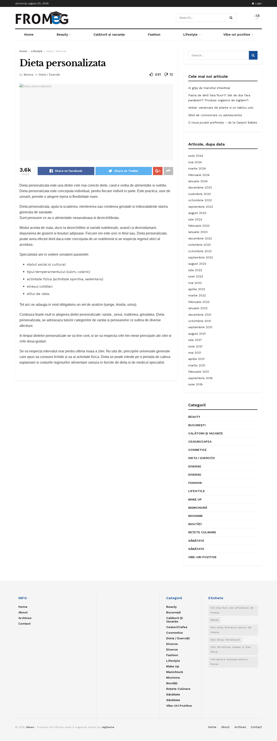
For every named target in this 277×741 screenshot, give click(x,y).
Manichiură (197, 507)
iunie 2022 (195, 276)
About (22, 612)
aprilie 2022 (196, 289)
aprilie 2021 (196, 359)
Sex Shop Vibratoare (225, 639)
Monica (28, 74)
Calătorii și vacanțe (109, 34)
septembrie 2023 (200, 206)
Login (258, 3)
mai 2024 (195, 162)
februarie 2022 (198, 302)
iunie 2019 (195, 384)
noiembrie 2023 (199, 194)
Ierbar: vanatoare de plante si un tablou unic (221, 107)
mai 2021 (194, 352)
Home (29, 34)
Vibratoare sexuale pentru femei (229, 662)
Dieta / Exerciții (56, 51)
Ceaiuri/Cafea (199, 441)
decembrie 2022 (200, 238)
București (197, 425)
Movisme (195, 516)
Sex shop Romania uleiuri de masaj (231, 630)
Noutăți (195, 524)
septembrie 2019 (200, 378)
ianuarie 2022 (198, 308)
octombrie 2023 (200, 200)
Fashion (154, 34)
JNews (30, 727)
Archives (25, 618)
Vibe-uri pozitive (236, 34)
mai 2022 (195, 283)
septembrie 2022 (200, 257)
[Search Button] (231, 17)
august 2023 (197, 213)
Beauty (62, 34)
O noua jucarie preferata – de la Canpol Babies (222, 122)
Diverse (194, 466)
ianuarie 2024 (198, 181)
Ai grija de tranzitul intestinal (209, 88)
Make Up (195, 499)
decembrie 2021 (199, 314)
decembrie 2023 (200, 187)
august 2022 (197, 263)
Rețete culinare (202, 532)
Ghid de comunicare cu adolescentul (215, 115)
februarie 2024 (198, 175)
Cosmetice (197, 449)
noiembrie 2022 (199, 244)
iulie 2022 (195, 270)
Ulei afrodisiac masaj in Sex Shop (231, 649)
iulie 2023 (195, 219)
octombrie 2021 (199, 321)
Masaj (215, 620)
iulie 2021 (194, 340)
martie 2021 (196, 365)
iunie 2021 (195, 346)
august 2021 (197, 333)
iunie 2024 (195, 155)
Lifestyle (190, 34)
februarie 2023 (198, 225)
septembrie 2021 (200, 327)
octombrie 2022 (200, 251)
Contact (24, 623)
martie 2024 (197, 168)
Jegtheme (107, 727)
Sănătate (196, 540)
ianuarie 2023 (198, 232)
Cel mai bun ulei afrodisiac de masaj (232, 610)
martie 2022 (197, 295)
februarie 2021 (198, 371)
